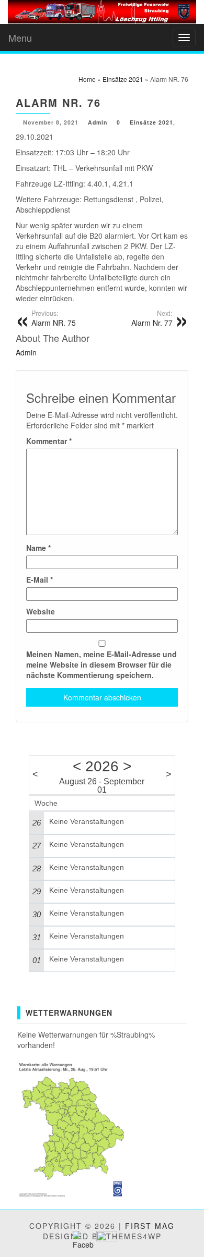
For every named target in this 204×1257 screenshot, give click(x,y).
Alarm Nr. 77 (152, 318)
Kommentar (49, 441)
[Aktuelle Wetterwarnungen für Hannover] (72, 1128)
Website (40, 611)
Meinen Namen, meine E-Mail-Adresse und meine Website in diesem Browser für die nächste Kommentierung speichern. (101, 664)
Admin (97, 122)
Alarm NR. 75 (53, 318)
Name (38, 548)
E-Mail (39, 579)
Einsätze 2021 (151, 122)
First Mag (150, 1226)
